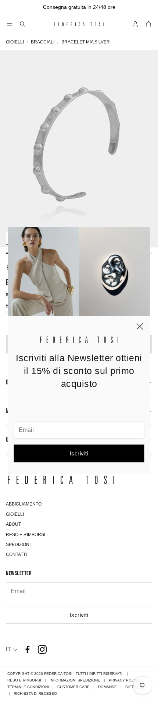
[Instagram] (42, 649)
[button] (9, 24)
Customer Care (73, 687)
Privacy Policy (124, 680)
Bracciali (42, 42)
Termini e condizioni (28, 687)
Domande (107, 687)
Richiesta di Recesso (35, 693)
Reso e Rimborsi (24, 680)
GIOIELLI (15, 42)
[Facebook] (27, 649)
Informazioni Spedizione (75, 680)
